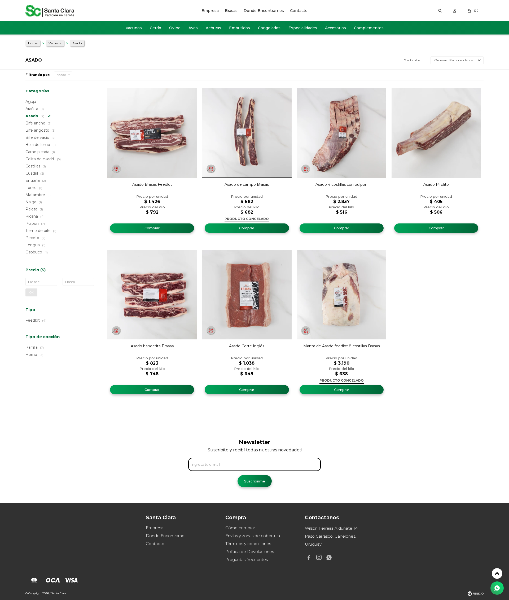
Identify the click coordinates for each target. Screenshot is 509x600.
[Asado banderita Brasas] (152, 294)
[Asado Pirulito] (436, 133)
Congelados (269, 27)
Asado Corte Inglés (246, 346)
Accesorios (335, 27)
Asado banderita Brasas (152, 346)
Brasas (231, 10)
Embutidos (239, 27)
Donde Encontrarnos (264, 10)
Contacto (299, 10)
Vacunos (134, 27)
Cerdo (155, 27)
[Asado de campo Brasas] (246, 133)
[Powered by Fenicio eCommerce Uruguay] (476, 593)
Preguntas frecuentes (246, 559)
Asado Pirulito (436, 184)
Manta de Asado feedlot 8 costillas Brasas (341, 346)
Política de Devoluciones (249, 551)
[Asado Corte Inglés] (246, 294)
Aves (193, 27)
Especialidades (302, 27)
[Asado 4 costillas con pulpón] (341, 133)
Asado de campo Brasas (247, 184)
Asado (61, 75)
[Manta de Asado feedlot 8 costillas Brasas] (341, 294)
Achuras (213, 27)
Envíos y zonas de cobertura (252, 535)
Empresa (210, 10)
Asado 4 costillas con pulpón (341, 184)
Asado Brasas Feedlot (152, 184)
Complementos (369, 27)
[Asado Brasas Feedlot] (152, 133)
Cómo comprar (240, 527)
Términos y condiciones (248, 543)
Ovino (175, 27)
